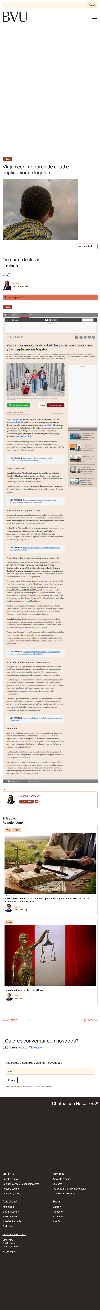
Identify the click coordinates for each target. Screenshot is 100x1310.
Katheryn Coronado (20, 286)
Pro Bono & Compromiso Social (69, 1188)
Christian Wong (20, 909)
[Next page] (9, 314)
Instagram (58, 1216)
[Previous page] (5, 314)
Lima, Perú (8, 1239)
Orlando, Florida (10, 1246)
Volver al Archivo (87, 246)
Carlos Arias (19, 998)
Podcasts (8, 1226)
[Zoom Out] (22, 314)
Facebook (58, 1211)
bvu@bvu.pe (32, 1047)
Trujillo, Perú (9, 1243)
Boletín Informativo (12, 1221)
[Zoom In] (26, 314)
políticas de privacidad (34, 1086)
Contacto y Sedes (12, 1193)
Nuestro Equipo (11, 1188)
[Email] (37, 801)
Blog (8, 830)
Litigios (7, 159)
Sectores (57, 1184)
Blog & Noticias (11, 1211)
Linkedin (57, 1206)
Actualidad (8, 1206)
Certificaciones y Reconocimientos (21, 1184)
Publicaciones (10, 1216)
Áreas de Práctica (62, 1179)
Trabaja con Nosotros (64, 1193)
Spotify (56, 1221)
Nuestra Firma (10, 1179)
